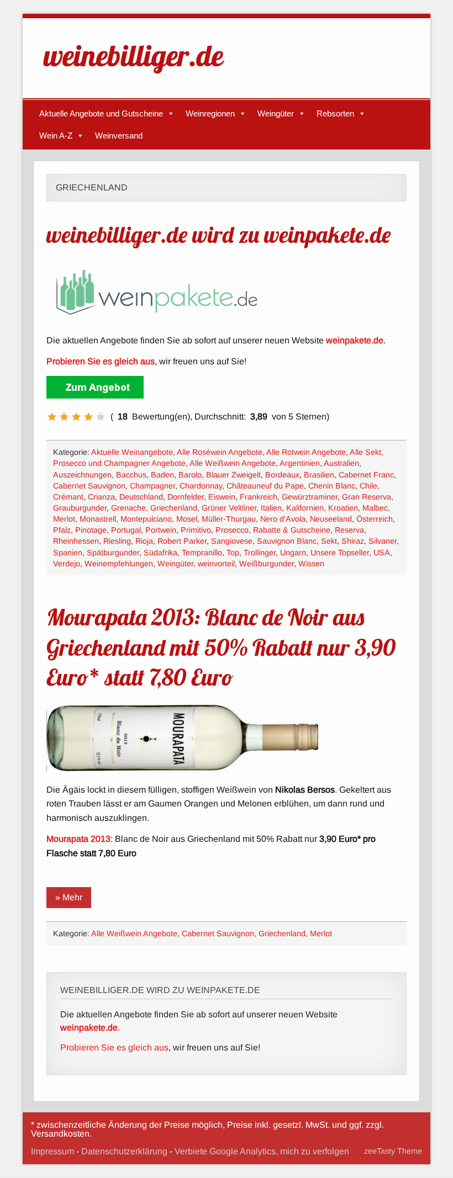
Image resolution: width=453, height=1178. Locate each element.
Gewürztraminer (310, 496)
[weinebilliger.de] (139, 76)
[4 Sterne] (88, 416)
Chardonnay (201, 485)
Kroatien (343, 507)
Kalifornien (305, 507)
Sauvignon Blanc (287, 541)
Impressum (52, 1151)
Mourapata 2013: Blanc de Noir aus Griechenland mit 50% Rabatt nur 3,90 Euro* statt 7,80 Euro (221, 646)
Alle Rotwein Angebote (306, 452)
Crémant (68, 496)
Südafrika (160, 552)
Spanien (67, 552)
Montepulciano (146, 518)
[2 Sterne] (64, 416)
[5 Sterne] (100, 416)
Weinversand (119, 135)
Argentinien (300, 463)
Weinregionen (210, 113)
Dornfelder (185, 496)
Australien (341, 463)
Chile (368, 485)
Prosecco (232, 530)
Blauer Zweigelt (233, 474)
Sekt (329, 541)
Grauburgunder (80, 507)
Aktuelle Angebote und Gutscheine (101, 113)
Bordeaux (282, 474)
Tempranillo (202, 552)
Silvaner (382, 541)
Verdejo (66, 563)
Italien (271, 507)
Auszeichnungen (82, 474)
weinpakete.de (354, 340)
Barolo (190, 474)
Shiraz (352, 541)
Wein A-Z (55, 135)
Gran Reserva (366, 496)
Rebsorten (335, 113)
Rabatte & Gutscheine (291, 530)
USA (381, 552)
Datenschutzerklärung (124, 1151)
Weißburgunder (266, 563)
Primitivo (196, 530)
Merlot (64, 518)
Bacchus (131, 474)
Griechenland (173, 507)
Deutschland (141, 496)
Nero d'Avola (282, 518)
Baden (162, 474)
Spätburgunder (113, 552)
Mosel (186, 518)
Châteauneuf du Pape (265, 485)
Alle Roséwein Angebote (219, 452)
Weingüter (275, 113)
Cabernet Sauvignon (89, 485)
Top (233, 552)
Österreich (374, 518)
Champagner (152, 485)
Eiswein (221, 496)
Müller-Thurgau (229, 518)
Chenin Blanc (331, 485)
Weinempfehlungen (119, 563)
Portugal (126, 530)
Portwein (160, 530)
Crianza (101, 496)
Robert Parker (182, 541)
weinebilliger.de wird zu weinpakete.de (218, 234)
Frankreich (258, 496)
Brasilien (319, 474)
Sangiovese (231, 541)
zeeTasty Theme (393, 1151)
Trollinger (260, 552)
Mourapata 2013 (78, 838)
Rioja (144, 541)
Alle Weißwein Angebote (232, 463)
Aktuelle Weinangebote (132, 452)
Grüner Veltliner (229, 507)
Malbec (375, 507)
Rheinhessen (76, 541)
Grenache (128, 507)
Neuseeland (331, 518)
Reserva (349, 530)
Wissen (311, 563)
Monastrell (98, 518)
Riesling (117, 541)
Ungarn (293, 552)
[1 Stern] (51, 416)
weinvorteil (216, 563)
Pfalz (62, 530)
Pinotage (91, 530)
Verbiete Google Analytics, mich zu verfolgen (262, 1151)
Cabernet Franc (366, 474)
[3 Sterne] (76, 416)
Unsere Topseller (339, 552)
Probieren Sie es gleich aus (114, 1047)
